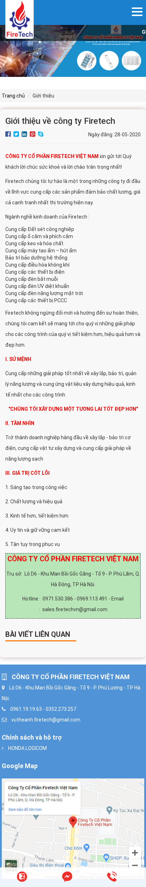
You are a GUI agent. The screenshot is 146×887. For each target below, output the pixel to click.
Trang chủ (13, 96)
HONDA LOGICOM (27, 748)
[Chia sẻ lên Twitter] (16, 134)
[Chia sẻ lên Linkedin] (25, 134)
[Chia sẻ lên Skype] (40, 134)
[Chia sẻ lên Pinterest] (33, 134)
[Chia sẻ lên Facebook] (8, 134)
